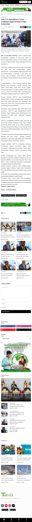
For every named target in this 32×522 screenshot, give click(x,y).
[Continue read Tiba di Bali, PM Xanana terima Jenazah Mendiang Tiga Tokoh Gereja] (4, 414)
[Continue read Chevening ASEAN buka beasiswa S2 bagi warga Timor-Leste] (8, 449)
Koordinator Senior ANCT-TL (8, 195)
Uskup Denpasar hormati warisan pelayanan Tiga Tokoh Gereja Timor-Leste (8, 236)
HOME (2, 5)
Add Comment (6, 311)
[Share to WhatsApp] (28, 27)
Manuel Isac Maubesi (21, 195)
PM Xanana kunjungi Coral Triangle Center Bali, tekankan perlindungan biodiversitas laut (23, 236)
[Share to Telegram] (30, 27)
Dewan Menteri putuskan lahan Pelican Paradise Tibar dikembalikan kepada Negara (8, 479)
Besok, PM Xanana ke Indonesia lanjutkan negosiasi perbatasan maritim (23, 275)
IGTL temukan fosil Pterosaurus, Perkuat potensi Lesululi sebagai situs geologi (24, 479)
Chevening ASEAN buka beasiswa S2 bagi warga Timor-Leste (7, 459)
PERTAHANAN (18, 5)
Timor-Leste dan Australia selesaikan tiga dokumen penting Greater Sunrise (7, 275)
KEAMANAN (24, 5)
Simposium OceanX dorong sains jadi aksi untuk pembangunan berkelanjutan (7, 255)
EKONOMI (4, 17)
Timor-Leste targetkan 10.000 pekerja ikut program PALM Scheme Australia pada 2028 (24, 459)
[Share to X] (25, 27)
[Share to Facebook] (21, 27)
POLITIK (12, 5)
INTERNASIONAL (21, 271)
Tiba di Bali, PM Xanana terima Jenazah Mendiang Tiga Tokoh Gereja (17, 413)
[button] (4, 520)
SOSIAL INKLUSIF (14, 411)
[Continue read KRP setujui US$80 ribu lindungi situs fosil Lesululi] (23, 246)
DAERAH (7, 5)
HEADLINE (4, 232)
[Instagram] (23, 27)
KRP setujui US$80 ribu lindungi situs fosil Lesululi (22, 255)
